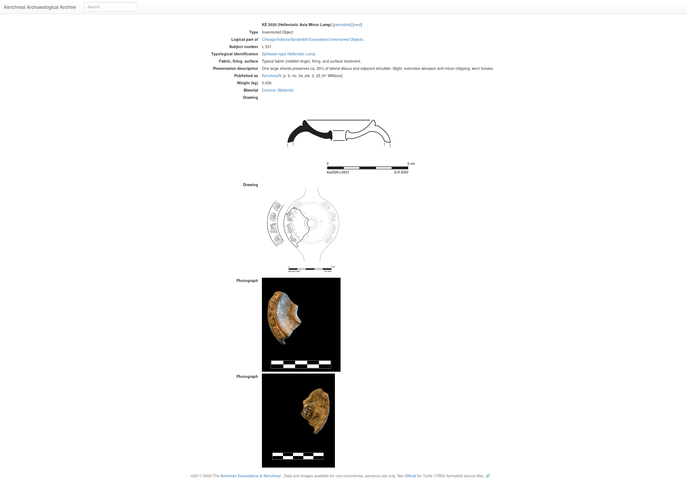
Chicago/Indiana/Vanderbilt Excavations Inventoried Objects (312, 39)
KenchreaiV (271, 75)
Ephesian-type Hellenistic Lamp (288, 53)
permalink (342, 24)
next (357, 24)
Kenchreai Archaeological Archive (40, 6)
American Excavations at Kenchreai (251, 475)
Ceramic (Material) (278, 90)
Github (410, 475)
